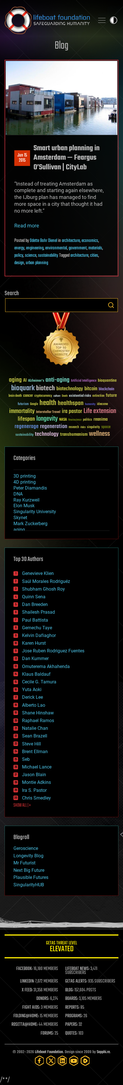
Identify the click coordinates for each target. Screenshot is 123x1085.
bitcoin (90, 389)
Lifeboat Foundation (49, 1052)
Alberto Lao (33, 705)
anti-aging (57, 380)
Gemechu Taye (37, 627)
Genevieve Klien (38, 573)
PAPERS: (71, 1024)
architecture (71, 240)
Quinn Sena (33, 596)
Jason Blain (34, 774)
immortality (22, 411)
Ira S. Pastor (34, 790)
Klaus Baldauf (36, 674)
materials (95, 248)
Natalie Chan (35, 728)
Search (111, 305)
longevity (47, 419)
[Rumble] (85, 1061)
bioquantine (107, 380)
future (111, 395)
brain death (15, 396)
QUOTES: (71, 1033)
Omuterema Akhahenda (46, 666)
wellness (99, 434)
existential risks (80, 396)
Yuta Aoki (31, 689)
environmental (56, 248)
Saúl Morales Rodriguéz (46, 581)
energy (19, 248)
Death (65, 396)
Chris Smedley (36, 798)
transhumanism (74, 434)
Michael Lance (36, 767)
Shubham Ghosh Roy (43, 589)
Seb (26, 759)
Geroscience (25, 848)
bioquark (23, 388)
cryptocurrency (43, 396)
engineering (34, 248)
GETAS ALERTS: (76, 981)
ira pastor (72, 411)
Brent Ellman (35, 751)
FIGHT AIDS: (31, 1007)
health (47, 403)
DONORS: (42, 998)
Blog (61, 46)
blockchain (106, 389)
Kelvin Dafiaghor (39, 635)
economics (90, 240)
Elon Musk (24, 505)
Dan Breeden (35, 604)
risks (83, 427)
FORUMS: (47, 1033)
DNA (18, 494)
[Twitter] (50, 1061)
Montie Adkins (36, 782)
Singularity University (34, 511)
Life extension (100, 411)
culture (56, 396)
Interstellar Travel (48, 412)
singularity (93, 427)
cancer (28, 396)
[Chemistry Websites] (61, 340)
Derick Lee (32, 697)
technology (47, 434)
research (74, 427)
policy (18, 255)
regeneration (53, 426)
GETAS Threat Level (61, 947)
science (30, 255)
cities (94, 255)
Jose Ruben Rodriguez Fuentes (53, 651)
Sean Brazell (34, 736)
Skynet (20, 517)
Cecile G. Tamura (39, 682)
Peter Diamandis (30, 488)
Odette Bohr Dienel (43, 240)
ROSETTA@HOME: (24, 1024)
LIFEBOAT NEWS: (77, 969)
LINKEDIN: (27, 981)
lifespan (26, 419)
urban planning (37, 263)
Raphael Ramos (38, 720)
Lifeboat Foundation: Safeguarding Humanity (47, 20)
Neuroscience (75, 420)
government (78, 248)
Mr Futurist (24, 863)
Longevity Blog (28, 855)
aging (15, 380)
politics (87, 420)
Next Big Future (28, 870)
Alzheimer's (36, 381)
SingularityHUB (28, 884)
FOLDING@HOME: (26, 1016)
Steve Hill (31, 744)
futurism (23, 404)
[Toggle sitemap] (102, 20)
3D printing (24, 476)
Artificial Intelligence (83, 381)
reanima (101, 419)
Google (34, 404)
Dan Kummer (35, 658)
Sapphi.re (103, 1052)
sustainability (48, 255)
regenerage (27, 427)
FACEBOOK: (24, 969)
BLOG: (69, 990)
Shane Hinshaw (38, 713)
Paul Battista (35, 620)
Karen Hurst (34, 643)
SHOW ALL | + (22, 805)
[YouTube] (73, 1061)
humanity (90, 404)
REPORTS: (72, 1007)
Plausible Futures (30, 877)
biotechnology (69, 389)
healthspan (71, 403)
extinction (98, 396)
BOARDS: (71, 998)
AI (25, 380)
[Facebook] (39, 1061)
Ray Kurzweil (26, 500)
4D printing (24, 482)
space (106, 426)
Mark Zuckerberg (30, 523)
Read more (26, 226)
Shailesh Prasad (38, 612)
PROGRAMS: (74, 1016)
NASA (63, 420)
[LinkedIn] (62, 1061)
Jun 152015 (22, 158)
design (19, 263)
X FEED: (27, 990)
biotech (45, 388)
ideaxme (102, 404)
